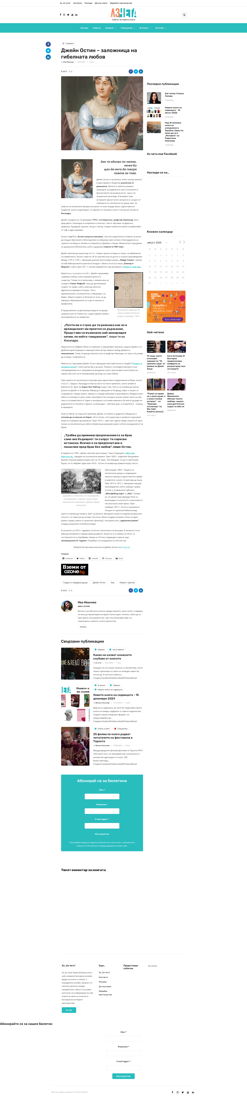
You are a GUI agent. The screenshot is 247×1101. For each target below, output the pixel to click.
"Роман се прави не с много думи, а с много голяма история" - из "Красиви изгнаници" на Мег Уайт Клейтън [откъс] (156, 402)
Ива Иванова (68, 62)
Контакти (77, 3)
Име (102, 789)
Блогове (159, 27)
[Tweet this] (136, 71)
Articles (83, 626)
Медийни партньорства (121, 3)
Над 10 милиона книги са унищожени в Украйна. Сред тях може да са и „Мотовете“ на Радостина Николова (174, 132)
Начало (84, 27)
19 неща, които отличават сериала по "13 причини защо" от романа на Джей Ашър (156, 362)
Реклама (88, 3)
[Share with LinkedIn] (141, 71)
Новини (109, 27)
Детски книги (101, 3)
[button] (102, 113)
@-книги (144, 27)
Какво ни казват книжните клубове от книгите (112, 656)
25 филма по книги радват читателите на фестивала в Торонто (113, 737)
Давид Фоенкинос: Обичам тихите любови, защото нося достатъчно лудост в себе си (175, 400)
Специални (126, 27)
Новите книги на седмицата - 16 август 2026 (173, 110)
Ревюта (97, 27)
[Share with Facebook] (131, 71)
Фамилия (102, 804)
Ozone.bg (126, 547)
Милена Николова (102, 703)
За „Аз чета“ (65, 3)
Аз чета (98, 663)
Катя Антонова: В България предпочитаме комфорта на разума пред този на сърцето (176, 362)
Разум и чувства (131, 266)
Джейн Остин (99, 582)
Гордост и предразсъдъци (75, 582)
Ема (112, 582)
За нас (69, 1010)
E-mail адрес (102, 819)
